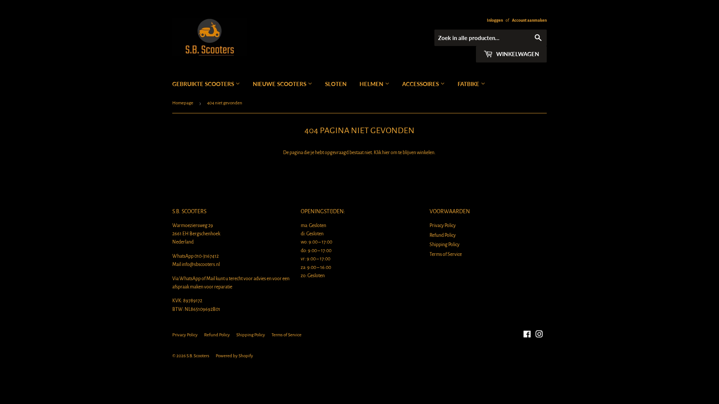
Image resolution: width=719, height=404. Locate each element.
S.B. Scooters (197, 356)
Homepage (182, 103)
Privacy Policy (443, 225)
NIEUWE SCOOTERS (280, 83)
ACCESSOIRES (421, 83)
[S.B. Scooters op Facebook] (527, 335)
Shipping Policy (444, 244)
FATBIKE (469, 83)
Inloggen (495, 20)
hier (386, 152)
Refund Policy (443, 235)
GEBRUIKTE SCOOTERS (204, 83)
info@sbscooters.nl (201, 264)
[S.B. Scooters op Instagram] (539, 335)
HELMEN (372, 83)
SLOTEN (336, 83)
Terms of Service (446, 254)
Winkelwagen (517, 53)
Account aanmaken (529, 20)
